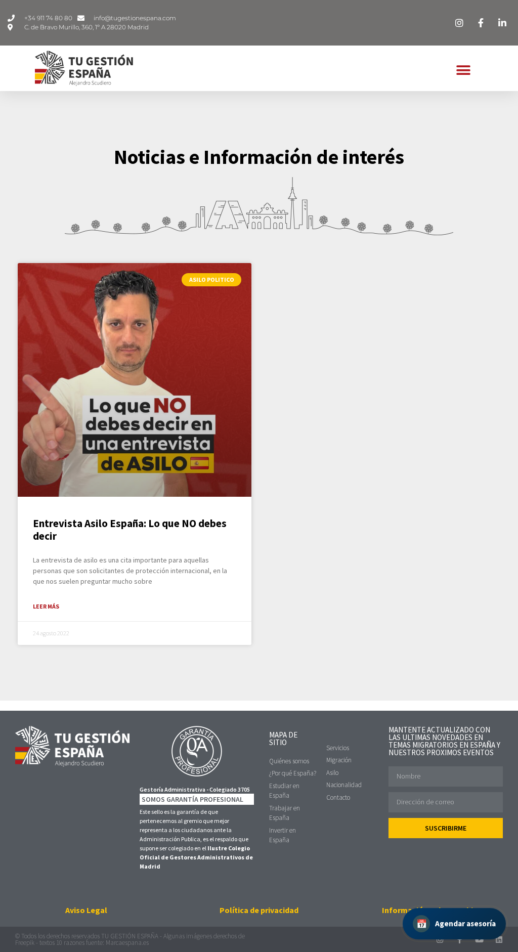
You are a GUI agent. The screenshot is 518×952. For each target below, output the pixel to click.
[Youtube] (479, 939)
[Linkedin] (499, 939)
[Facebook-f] (459, 939)
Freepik (24, 942)
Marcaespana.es (127, 942)
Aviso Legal (86, 910)
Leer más (46, 606)
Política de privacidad (259, 910)
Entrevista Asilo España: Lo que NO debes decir (130, 529)
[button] (463, 70)
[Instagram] (440, 939)
